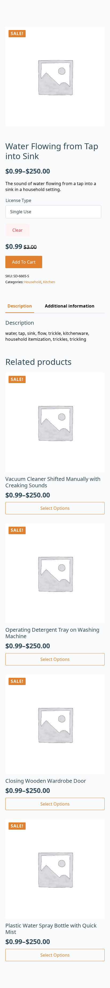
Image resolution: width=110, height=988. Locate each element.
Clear (17, 230)
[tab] (19, 306)
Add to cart (24, 262)
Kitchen (49, 281)
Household (32, 281)
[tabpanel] (55, 331)
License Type (18, 200)
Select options (55, 508)
